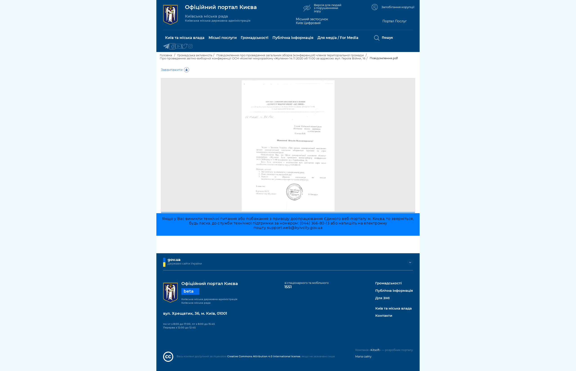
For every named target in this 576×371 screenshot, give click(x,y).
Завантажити (172, 70)
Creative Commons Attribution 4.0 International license (263, 356)
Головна (166, 55)
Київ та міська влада (393, 308)
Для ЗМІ (382, 298)
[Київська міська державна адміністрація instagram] (190, 46)
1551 (288, 287)
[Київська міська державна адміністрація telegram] (166, 46)
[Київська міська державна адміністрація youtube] (178, 46)
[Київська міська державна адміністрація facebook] (172, 46)
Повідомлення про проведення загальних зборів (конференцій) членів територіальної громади (290, 55)
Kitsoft (375, 350)
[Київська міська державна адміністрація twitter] (184, 46)
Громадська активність (194, 55)
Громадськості (388, 283)
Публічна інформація (394, 290)
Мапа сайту (363, 356)
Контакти (383, 315)
